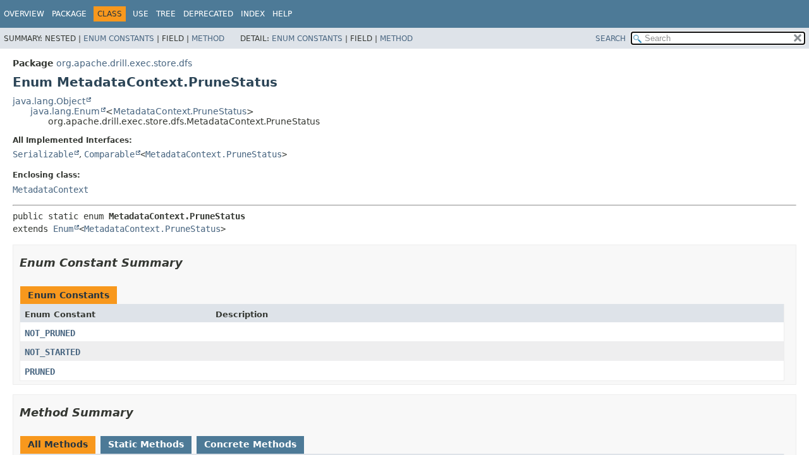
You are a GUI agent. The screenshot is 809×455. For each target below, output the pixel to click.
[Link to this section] (191, 262)
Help (282, 13)
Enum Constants (118, 38)
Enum (63, 229)
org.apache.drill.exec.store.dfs (124, 63)
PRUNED (40, 372)
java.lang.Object (49, 101)
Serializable (43, 154)
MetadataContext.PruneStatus (179, 111)
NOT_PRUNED (50, 333)
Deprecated (208, 13)
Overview (24, 13)
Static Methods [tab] (146, 444)
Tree (166, 13)
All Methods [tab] (58, 444)
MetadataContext (50, 190)
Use (141, 13)
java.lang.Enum (65, 111)
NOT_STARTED (52, 352)
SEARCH (610, 38)
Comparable (109, 154)
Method (208, 38)
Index (253, 13)
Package (69, 13)
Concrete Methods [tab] (250, 444)
